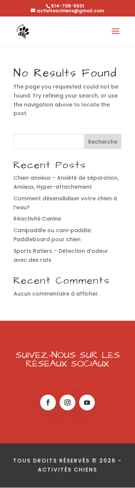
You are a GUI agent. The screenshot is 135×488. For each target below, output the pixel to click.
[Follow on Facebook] (48, 402)
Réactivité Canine (37, 218)
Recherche (102, 142)
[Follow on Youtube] (87, 402)
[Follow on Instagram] (67, 402)
